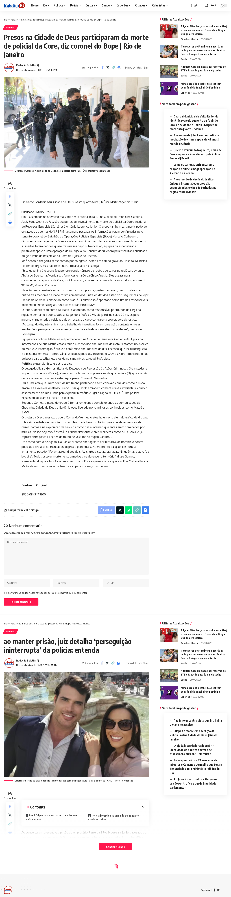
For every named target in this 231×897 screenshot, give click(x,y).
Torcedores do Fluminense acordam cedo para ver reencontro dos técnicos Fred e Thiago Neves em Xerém (203, 50)
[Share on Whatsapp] (128, 510)
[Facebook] (191, 5)
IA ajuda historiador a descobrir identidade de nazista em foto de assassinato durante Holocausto (192, 750)
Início (6, 19)
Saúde (184, 59)
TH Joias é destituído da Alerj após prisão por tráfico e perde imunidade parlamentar (193, 783)
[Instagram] (195, 5)
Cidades (185, 39)
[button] (206, 5)
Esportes (185, 92)
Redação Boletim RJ (27, 65)
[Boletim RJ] (14, 5)
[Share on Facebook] (101, 663)
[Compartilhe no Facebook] (102, 68)
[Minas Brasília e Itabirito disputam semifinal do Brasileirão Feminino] (169, 88)
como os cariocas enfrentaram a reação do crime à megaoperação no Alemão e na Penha (192, 169)
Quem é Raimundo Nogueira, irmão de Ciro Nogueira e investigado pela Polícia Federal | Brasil (196, 154)
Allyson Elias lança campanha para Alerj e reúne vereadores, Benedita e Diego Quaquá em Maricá (204, 30)
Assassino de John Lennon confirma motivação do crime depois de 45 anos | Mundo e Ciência (194, 139)
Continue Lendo (115, 846)
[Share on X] (107, 68)
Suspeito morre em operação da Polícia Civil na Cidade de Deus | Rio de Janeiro (193, 735)
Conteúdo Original (34, 485)
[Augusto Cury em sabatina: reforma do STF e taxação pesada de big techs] (169, 71)
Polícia (13, 19)
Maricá (194, 39)
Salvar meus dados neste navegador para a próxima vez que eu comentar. (48, 592)
